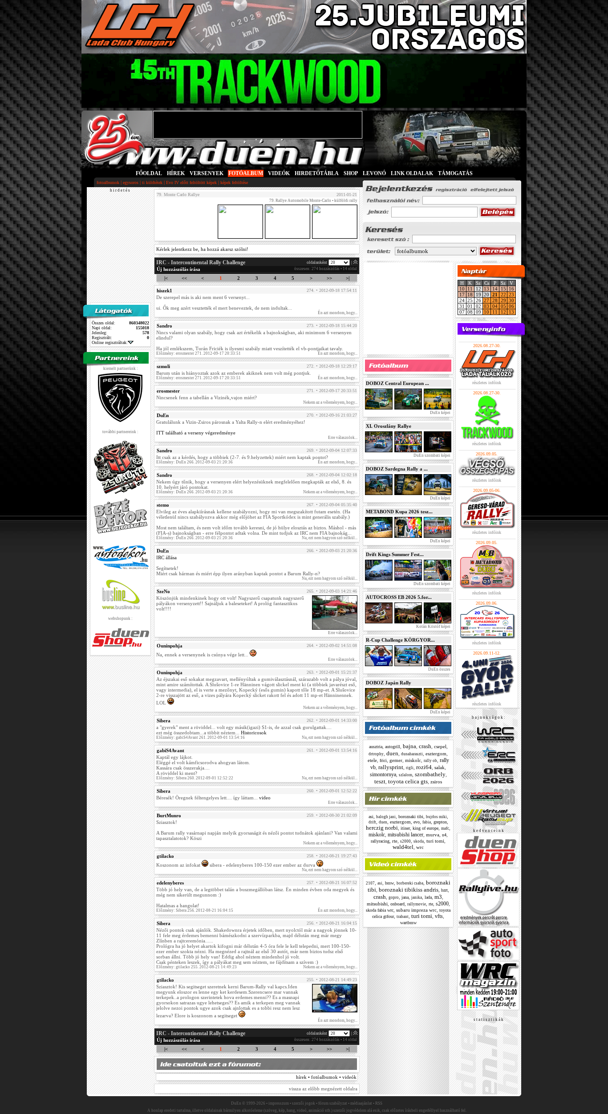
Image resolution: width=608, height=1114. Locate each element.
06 (511, 306)
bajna (409, 746)
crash (425, 746)
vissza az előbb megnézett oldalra (323, 1088)
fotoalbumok (108, 182)
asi (371, 816)
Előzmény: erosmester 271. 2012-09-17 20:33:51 (198, 353)
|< (166, 278)
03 (486, 306)
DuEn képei (439, 412)
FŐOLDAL (149, 173)
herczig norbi (382, 827)
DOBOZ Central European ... (397, 383)
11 (470, 288)
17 (462, 294)
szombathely (430, 774)
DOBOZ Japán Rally (388, 682)
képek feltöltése (234, 182)
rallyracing (380, 841)
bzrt (444, 890)
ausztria (375, 746)
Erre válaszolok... (342, 437)
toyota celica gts (408, 781)
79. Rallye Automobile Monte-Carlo (300, 200)
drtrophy (376, 754)
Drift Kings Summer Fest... (395, 554)
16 (511, 288)
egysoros (130, 182)
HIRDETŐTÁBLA (317, 173)
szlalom (405, 775)
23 (511, 294)
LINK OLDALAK (412, 173)
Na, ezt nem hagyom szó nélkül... (329, 538)
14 (495, 288)
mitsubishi (377, 903)
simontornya (383, 774)
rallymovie (416, 904)
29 (503, 300)
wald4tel (403, 847)
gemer (395, 760)
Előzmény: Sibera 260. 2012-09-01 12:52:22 (194, 778)
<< (184, 278)
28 (495, 300)
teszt (379, 781)
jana (405, 897)
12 (503, 312)
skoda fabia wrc (379, 910)
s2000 (405, 841)
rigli (409, 768)
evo (416, 821)
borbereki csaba (410, 883)
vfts (439, 916)
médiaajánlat (361, 1103)
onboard (397, 903)
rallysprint (390, 767)
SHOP (351, 173)
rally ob (430, 760)
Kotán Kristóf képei (432, 626)
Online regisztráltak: (110, 342)
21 (495, 294)
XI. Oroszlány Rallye (388, 426)
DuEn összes (438, 669)
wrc (420, 847)
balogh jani (386, 817)
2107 (370, 883)
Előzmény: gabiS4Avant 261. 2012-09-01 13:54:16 (200, 737)
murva (432, 834)
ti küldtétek (152, 182)
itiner (405, 828)
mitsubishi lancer (405, 834)
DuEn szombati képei (431, 455)
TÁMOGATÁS (455, 173)
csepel (440, 746)
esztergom (436, 753)
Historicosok (254, 732)
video (265, 797)
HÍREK (176, 173)
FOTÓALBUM (245, 173)
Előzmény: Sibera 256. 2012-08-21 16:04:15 (194, 910)
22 (503, 294)
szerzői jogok (303, 1103)
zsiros (436, 781)
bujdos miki (436, 817)
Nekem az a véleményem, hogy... (330, 402)
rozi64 (424, 767)
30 (511, 300)
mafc (445, 828)
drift (372, 822)
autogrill (392, 746)
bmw (389, 883)
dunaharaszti (412, 754)
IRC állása (166, 557)
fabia (426, 822)
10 (462, 288)
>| (347, 278)
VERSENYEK (206, 173)
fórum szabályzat (332, 1103)
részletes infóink (486, 382)
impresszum (278, 1103)
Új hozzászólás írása (178, 269)
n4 (444, 834)
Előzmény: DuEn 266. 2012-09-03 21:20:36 (194, 462)
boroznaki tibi (410, 816)
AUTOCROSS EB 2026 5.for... (399, 597)
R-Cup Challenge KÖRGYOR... (400, 640)
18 (470, 294)
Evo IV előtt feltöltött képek (191, 182)
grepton (440, 821)
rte (394, 841)
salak (439, 767)
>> (329, 278)
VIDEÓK (279, 173)
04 (495, 306)
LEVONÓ (375, 173)
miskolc (413, 760)
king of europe (425, 828)
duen (392, 753)
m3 (438, 896)
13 (486, 288)
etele (372, 760)
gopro (394, 897)
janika (416, 897)
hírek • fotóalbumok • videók (326, 1077)
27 (486, 300)
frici (383, 760)
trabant (403, 916)
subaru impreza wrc (416, 910)
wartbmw (408, 922)
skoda (418, 841)
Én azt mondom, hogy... (337, 313)
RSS (378, 1103)
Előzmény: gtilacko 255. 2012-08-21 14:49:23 (196, 967)
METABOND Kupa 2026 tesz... (399, 511)
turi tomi (435, 841)
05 (503, 306)
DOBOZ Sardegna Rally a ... (397, 468)
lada (428, 897)
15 (503, 288)
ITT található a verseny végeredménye (195, 432)
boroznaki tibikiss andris (408, 889)
